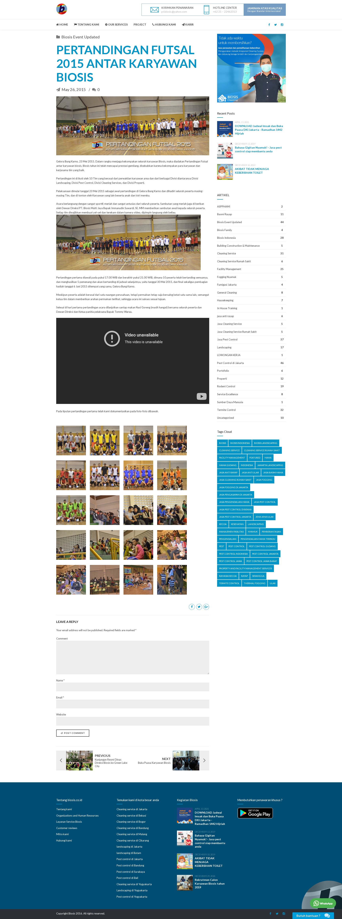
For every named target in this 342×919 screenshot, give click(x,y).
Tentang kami (64, 809)
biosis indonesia (240, 443)
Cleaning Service (226, 253)
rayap (244, 576)
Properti (222, 378)
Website (61, 714)
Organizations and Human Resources (77, 815)
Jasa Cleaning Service (229, 323)
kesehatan (237, 524)
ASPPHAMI (223, 206)
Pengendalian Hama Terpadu (258, 539)
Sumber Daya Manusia (230, 402)
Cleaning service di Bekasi (131, 815)
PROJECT (140, 24)
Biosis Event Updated (80, 36)
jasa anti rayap (225, 316)
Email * (60, 697)
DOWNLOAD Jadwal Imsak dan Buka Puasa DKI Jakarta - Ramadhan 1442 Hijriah (259, 129)
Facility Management (229, 269)
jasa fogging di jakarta (233, 487)
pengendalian (227, 539)
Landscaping (224, 347)
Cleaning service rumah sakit (262, 450)
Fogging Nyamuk (226, 277)
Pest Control (236, 546)
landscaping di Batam (129, 853)
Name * (60, 680)
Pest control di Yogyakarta (132, 896)
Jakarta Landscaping (270, 465)
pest (221, 546)
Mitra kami (62, 834)
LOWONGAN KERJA (228, 355)
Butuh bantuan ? (308, 915)
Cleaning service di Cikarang (133, 840)
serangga (258, 576)
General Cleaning (227, 292)
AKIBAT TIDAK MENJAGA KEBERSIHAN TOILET (252, 170)
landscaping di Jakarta (129, 846)
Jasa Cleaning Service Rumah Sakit (236, 331)
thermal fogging (254, 583)
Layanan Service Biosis (69, 821)
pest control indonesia (233, 553)
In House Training (227, 308)
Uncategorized (225, 417)
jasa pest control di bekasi (235, 509)
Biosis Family (224, 230)
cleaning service (229, 450)
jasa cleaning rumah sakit (235, 479)
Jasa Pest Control (227, 339)
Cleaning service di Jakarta (132, 809)
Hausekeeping (225, 300)
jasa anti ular (250, 472)
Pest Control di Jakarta (230, 363)
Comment (62, 638)
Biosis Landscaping (265, 443)
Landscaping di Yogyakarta (132, 890)
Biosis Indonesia (226, 237)
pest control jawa (230, 561)
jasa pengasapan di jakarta (235, 494)
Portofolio (223, 370)
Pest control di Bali (127, 877)
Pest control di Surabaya (131, 871)
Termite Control (226, 409)
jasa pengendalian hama (234, 502)
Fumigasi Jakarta (227, 284)
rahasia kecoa (228, 576)
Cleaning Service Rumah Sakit (234, 261)
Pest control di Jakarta (130, 859)
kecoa (223, 524)
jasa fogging (264, 479)
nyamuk (252, 531)
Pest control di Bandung (130, 865)
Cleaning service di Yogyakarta (134, 884)
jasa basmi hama (273, 472)
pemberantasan (271, 531)
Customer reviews (66, 828)
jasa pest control (265, 502)
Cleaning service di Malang (132, 834)
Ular (273, 583)
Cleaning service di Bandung (133, 828)
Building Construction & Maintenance (238, 245)
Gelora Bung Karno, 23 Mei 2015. (75, 161)
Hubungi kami (64, 840)
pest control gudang (262, 546)
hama (268, 457)
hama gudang (228, 465)
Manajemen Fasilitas (231, 531)
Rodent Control (226, 386)
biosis (222, 443)
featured (254, 457)
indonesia (247, 465)
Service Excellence (227, 394)
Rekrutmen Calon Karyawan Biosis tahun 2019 (210, 883)
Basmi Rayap (224, 214)
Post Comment (74, 733)
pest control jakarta (265, 553)
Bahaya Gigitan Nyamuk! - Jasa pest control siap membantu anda (258, 149)
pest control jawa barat (261, 561)
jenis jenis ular (265, 516)
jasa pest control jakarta (235, 516)
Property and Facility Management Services (245, 568)
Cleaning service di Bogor (131, 821)
